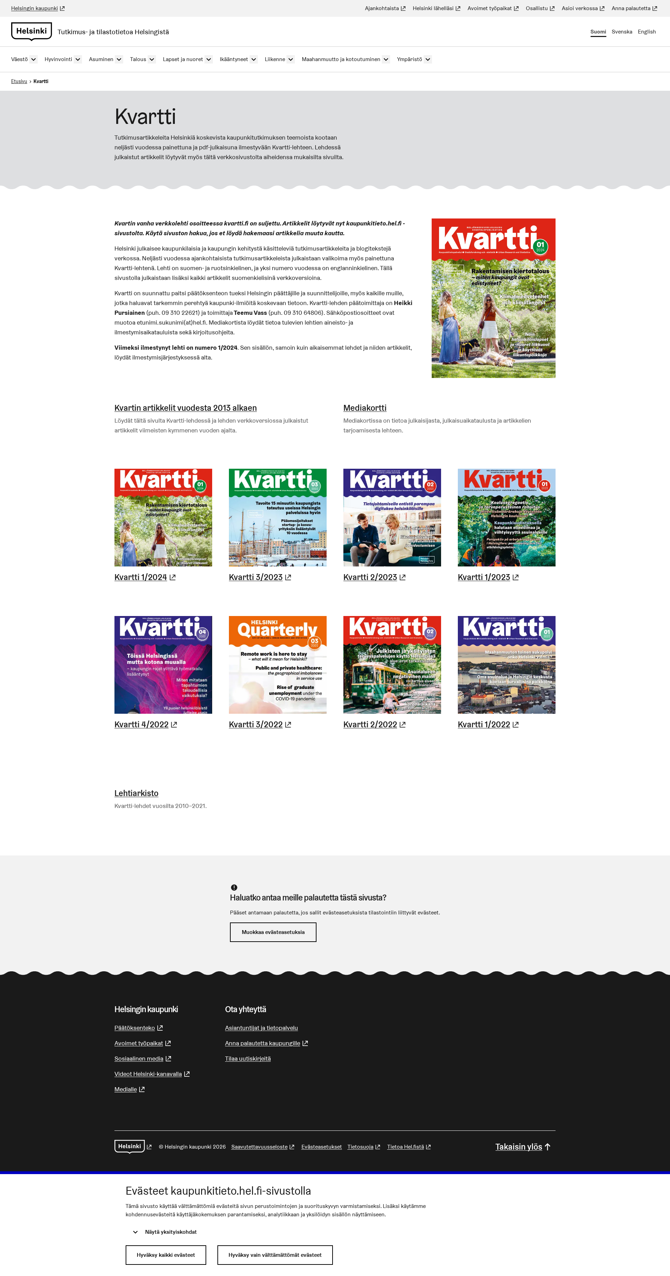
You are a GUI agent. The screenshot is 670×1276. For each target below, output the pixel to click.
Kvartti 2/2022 (375, 724)
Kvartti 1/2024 (146, 577)
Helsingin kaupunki (38, 8)
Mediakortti (365, 407)
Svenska (622, 31)
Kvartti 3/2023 (261, 577)
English (647, 31)
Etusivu (19, 81)
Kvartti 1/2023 (489, 577)
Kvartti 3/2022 (261, 724)
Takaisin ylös (519, 1146)
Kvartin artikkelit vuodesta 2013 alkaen (185, 407)
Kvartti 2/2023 (375, 577)
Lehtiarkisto (136, 793)
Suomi (598, 31)
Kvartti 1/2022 (489, 724)
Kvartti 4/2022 (146, 724)
